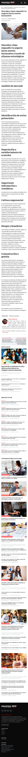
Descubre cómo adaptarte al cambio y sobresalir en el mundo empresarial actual (13, 560)
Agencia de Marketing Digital (7, 749)
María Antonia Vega (5, 542)
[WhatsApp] (11, 711)
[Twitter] (8, 711)
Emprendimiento (5, 580)
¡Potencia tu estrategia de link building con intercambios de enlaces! (11, 389)
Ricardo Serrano (4, 375)
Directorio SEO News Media (7, 745)
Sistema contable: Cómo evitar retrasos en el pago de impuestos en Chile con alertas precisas (13, 416)
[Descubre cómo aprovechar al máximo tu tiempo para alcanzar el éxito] (14, 573)
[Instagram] (5, 711)
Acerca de (4, 316)
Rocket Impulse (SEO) (5, 750)
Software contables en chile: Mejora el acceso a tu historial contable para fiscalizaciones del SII (12, 422)
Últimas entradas (14, 316)
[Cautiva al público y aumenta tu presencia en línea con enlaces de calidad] (14, 468)
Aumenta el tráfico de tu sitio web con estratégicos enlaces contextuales (13, 379)
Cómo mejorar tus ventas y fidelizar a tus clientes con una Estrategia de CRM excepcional (13, 693)
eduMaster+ (3, 751)
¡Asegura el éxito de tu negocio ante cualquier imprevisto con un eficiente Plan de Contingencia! (13, 549)
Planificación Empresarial (7, 536)
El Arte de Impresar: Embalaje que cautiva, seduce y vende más (13, 643)
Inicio (2, 7)
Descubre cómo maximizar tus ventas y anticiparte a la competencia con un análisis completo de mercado (12, 627)
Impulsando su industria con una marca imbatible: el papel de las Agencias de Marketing (13, 637)
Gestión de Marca (5, 623)
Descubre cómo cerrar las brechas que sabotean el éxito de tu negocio (14, 554)
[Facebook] (2, 711)
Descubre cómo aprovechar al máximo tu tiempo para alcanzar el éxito (13, 583)
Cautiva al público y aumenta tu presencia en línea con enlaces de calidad (13, 478)
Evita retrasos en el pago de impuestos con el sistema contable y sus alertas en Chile (13, 437)
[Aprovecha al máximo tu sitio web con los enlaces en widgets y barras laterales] (14, 356)
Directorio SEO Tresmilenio (7, 746)
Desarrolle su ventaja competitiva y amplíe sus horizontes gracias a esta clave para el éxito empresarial (20, 342)
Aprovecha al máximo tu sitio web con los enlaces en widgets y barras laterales (12, 368)
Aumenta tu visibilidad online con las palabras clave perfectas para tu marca (12, 603)
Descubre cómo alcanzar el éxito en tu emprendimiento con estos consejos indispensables (12, 671)
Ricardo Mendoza (5, 381)
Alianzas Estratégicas (8, 7)
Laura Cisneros (12, 18)
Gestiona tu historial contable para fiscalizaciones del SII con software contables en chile (13, 444)
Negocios (3, 400)
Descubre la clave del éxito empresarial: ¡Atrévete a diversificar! (7, 341)
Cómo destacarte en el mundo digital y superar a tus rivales (13, 592)
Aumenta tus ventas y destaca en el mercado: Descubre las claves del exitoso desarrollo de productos (12, 687)
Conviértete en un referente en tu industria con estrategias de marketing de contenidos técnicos (13, 681)
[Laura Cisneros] (5, 321)
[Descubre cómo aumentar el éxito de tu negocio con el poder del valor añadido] (14, 529)
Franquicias (4, 667)
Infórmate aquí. (5, 332)
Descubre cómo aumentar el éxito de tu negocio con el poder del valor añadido (12, 539)
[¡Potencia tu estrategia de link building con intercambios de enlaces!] (14, 509)
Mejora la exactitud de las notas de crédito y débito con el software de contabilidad (13, 429)
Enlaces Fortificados (5, 748)
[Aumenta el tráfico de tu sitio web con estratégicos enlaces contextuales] (14, 488)
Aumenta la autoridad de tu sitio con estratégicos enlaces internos (13, 384)
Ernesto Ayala (4, 674)
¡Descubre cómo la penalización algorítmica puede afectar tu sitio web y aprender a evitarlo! (13, 598)
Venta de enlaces (5, 364)
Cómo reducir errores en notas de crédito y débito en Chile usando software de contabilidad (13, 451)
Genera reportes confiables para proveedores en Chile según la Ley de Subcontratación (13, 402)
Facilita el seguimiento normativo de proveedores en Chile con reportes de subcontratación (13, 409)
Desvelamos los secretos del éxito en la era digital (13, 647)
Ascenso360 (4, 739)
